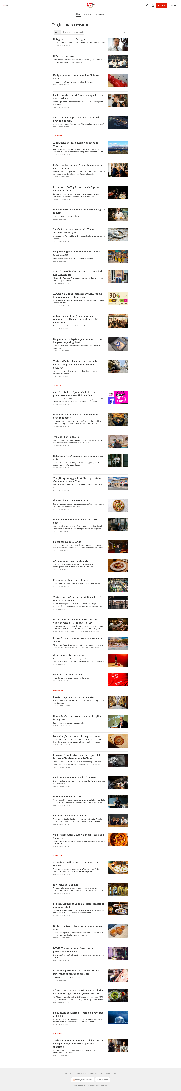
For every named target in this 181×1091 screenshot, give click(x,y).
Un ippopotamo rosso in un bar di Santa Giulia (76, 77)
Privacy (86, 1073)
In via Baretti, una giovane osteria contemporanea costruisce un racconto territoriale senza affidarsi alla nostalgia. (79, 172)
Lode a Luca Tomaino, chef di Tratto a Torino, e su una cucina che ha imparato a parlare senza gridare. (79, 60)
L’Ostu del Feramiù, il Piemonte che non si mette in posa (77, 166)
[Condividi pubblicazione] (152, 5)
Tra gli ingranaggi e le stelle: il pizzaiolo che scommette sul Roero (77, 480)
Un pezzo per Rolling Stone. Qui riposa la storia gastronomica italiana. (79, 237)
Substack (78, 1086)
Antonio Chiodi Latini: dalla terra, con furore (75, 864)
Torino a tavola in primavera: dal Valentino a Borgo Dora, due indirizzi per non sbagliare (78, 1043)
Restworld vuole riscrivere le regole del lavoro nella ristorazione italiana (76, 757)
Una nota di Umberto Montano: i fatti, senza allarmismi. (76, 583)
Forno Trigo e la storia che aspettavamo (76, 736)
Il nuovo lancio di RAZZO (67, 796)
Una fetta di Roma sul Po (67, 674)
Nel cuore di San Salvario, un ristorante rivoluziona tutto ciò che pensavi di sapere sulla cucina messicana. (78, 911)
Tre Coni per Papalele (66, 436)
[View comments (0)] (72, 48)
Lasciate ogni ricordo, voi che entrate (75, 697)
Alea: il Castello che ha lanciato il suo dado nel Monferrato (78, 273)
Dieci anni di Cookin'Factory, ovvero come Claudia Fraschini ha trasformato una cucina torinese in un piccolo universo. (78, 820)
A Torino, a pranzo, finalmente (70, 560)
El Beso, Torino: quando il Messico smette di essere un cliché (78, 905)
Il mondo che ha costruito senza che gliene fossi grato (78, 718)
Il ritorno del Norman (66, 884)
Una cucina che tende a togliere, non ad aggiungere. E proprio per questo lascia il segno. (76, 463)
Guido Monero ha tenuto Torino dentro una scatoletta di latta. (79, 42)
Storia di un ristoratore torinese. (66, 216)
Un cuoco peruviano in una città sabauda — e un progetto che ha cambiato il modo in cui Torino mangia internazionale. (79, 546)
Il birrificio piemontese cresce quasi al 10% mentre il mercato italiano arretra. (79, 301)
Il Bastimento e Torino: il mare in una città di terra (78, 457)
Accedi (173, 5)
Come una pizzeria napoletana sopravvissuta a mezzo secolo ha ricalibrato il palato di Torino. (78, 505)
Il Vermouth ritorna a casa (68, 655)
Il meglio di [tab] (67, 32)
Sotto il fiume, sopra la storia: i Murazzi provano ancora (76, 119)
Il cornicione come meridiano (70, 500)
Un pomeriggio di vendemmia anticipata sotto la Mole (77, 253)
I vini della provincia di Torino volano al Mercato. (73, 258)
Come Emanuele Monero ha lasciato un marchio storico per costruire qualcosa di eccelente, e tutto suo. (78, 441)
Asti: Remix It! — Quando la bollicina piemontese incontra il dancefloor (74, 394)
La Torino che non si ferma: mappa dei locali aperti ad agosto (79, 97)
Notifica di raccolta (108, 1073)
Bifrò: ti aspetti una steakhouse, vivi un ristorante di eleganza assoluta (76, 972)
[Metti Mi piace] (54, 157)
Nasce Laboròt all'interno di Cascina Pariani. (71, 326)
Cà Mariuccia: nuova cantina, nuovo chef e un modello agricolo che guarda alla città (78, 992)
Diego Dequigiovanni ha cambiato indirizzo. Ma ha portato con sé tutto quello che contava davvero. (78, 933)
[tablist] (68, 32)
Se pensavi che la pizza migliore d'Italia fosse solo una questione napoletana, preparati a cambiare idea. (76, 195)
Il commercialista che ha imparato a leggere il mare (79, 211)
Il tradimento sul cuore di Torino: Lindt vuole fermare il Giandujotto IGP (76, 621)
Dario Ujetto (65, 45)
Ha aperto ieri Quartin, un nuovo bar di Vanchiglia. (74, 82)
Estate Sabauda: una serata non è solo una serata (77, 640)
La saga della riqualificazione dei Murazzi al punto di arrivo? (78, 124)
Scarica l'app (102, 1079)
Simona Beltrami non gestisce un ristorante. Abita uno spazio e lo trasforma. (79, 782)
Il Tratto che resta (63, 56)
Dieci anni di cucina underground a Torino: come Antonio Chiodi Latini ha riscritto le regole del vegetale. (77, 870)
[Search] (147, 5)
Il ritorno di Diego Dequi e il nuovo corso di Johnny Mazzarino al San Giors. (74, 1051)
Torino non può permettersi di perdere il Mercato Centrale (77, 599)
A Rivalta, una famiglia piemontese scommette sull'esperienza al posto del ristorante (75, 319)
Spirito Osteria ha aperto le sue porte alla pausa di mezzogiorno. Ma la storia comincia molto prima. (74, 565)
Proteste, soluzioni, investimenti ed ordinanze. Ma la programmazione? (75, 372)
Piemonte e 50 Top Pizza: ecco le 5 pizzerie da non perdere (78, 189)
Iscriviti (161, 5)
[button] (79, 14)
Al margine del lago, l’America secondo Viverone (75, 144)
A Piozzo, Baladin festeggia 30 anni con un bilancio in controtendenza (77, 295)
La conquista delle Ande (67, 541)
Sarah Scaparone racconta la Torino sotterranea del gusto (74, 231)
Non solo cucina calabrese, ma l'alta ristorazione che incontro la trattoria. (79, 842)
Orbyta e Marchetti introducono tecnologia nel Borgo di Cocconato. (76, 346)
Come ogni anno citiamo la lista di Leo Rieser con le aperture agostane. (78, 102)
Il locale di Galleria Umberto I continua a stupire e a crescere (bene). (78, 956)
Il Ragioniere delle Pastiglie (69, 39)
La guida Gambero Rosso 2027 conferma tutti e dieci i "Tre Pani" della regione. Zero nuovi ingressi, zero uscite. (78, 422)
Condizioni (94, 1073)
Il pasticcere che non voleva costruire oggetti (75, 521)
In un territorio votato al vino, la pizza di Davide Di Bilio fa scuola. (77, 485)
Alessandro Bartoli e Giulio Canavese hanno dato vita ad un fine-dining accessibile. (78, 279)
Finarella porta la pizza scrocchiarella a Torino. (72, 678)
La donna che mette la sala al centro (74, 777)
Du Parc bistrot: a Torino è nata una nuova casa (78, 928)
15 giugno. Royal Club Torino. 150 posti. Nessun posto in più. (79, 645)
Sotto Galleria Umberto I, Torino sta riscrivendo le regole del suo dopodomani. (78, 701)
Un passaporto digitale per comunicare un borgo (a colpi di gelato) (78, 341)
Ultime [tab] (57, 32)
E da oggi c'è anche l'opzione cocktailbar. (70, 977)
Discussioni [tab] (78, 32)
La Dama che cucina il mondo (70, 815)
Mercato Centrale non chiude (70, 579)
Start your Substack (83, 1079)
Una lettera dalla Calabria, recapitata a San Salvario (78, 836)
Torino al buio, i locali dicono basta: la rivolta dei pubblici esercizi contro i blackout (75, 364)
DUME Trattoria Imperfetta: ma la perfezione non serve (73, 950)
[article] (90, 44)
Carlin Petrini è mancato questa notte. (69, 723)
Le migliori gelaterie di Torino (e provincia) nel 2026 (78, 1014)
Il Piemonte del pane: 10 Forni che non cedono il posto (75, 416)
